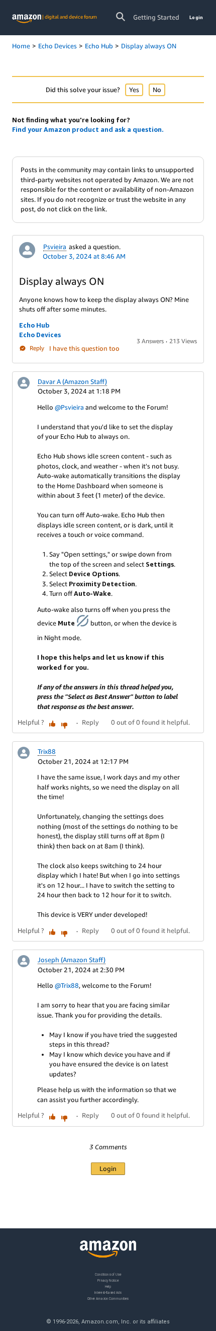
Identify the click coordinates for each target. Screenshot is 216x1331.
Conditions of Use (108, 1274)
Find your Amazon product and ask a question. (88, 129)
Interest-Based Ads (108, 1292)
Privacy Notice (108, 1280)
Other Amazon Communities (108, 1298)
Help (108, 1286)
